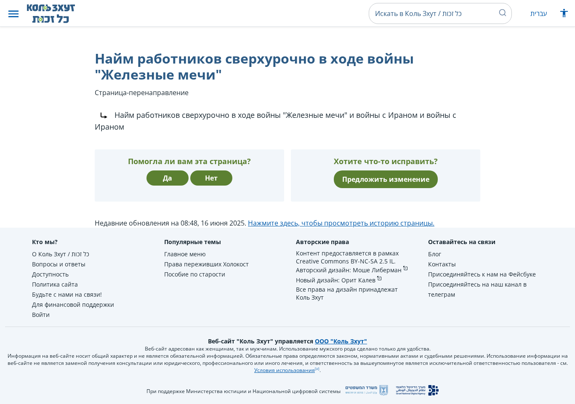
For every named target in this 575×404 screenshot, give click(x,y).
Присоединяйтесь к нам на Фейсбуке (482, 274)
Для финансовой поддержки (73, 304)
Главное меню (185, 254)
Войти (41, 315)
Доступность (50, 274)
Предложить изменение (385, 179)
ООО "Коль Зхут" (341, 341)
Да (167, 178)
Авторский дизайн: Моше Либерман (349, 270)
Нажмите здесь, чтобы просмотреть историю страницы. (341, 223)
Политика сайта (55, 284)
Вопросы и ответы (58, 264)
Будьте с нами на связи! (67, 294)
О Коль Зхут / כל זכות (60, 254)
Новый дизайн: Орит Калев (335, 280)
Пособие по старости (194, 274)
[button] (13, 13)
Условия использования (284, 370)
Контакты (442, 264)
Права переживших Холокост (206, 264)
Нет (211, 178)
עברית (538, 13)
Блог (434, 254)
